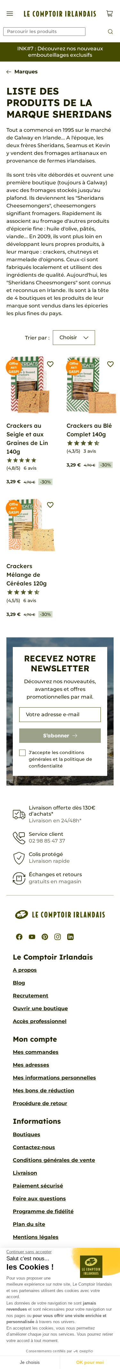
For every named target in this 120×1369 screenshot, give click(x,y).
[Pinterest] (44, 936)
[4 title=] (28, 460)
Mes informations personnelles (54, 1078)
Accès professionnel (40, 1021)
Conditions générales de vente (54, 1160)
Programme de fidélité (43, 1211)
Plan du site (29, 1224)
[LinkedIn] (70, 936)
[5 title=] (34, 460)
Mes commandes (36, 1052)
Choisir (68, 337)
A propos (25, 970)
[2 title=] (15, 460)
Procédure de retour (40, 1103)
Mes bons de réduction (43, 1091)
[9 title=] (94, 443)
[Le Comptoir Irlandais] (60, 14)
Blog (19, 983)
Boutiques (26, 1134)
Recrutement (30, 996)
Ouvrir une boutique (40, 1008)
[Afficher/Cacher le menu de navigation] (9, 13)
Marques (26, 72)
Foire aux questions (39, 1199)
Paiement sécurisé (38, 1186)
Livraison (25, 1173)
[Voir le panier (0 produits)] (109, 13)
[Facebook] (19, 936)
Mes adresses (31, 1065)
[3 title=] (22, 460)
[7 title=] (87, 443)
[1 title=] (9, 460)
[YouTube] (32, 936)
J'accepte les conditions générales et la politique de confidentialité (60, 759)
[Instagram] (57, 936)
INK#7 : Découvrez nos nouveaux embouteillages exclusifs (60, 52)
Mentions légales (36, 1237)
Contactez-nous (34, 1147)
